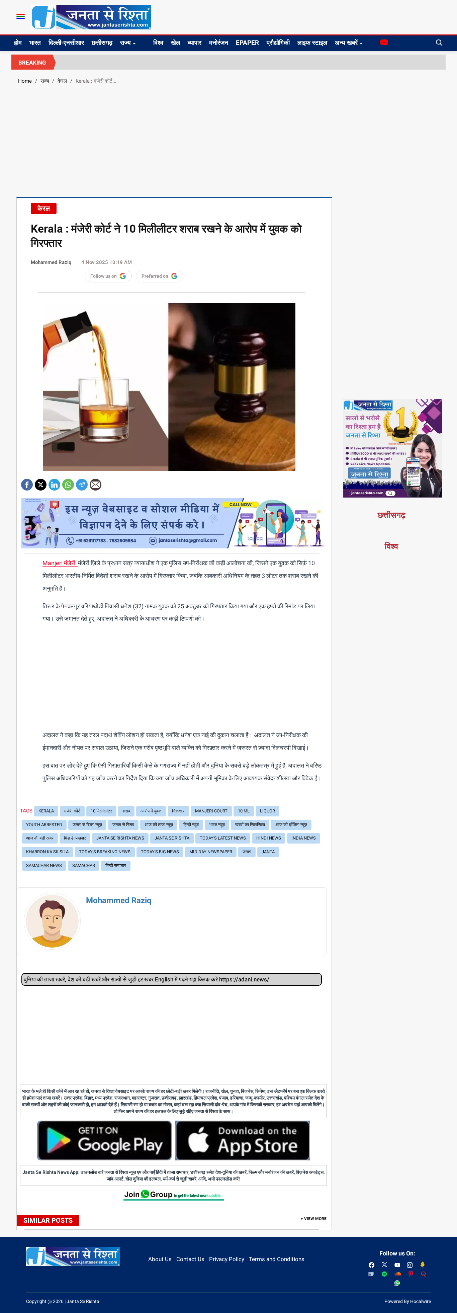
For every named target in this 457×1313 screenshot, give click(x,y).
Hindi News (268, 838)
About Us (160, 1259)
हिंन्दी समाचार (115, 865)
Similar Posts (48, 1220)
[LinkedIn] (54, 482)
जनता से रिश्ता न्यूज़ (87, 824)
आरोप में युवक (151, 810)
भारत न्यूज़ (217, 824)
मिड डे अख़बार (75, 838)
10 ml (244, 810)
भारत (35, 43)
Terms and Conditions (276, 1259)
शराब (126, 810)
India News (303, 838)
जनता (247, 851)
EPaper (247, 43)
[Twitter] (41, 482)
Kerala (46, 810)
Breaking (32, 62)
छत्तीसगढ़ (102, 43)
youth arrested (44, 824)
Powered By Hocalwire (407, 1301)
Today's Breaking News (104, 851)
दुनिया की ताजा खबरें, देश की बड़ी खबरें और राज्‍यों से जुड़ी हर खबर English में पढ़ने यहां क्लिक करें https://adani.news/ (146, 979)
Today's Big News (160, 851)
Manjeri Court (211, 810)
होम (18, 43)
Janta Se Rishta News (120, 838)
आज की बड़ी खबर (40, 838)
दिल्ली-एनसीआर (66, 43)
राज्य (125, 43)
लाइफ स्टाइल (312, 43)
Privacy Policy (226, 1259)
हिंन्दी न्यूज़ (191, 824)
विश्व (158, 43)
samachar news (44, 865)
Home (25, 81)
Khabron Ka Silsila (47, 851)
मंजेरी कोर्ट (72, 810)
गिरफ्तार (178, 810)
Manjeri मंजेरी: (60, 562)
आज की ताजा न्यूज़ (159, 824)
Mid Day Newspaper (210, 851)
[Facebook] (27, 482)
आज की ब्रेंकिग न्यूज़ (291, 824)
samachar (83, 865)
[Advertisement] (228, 140)
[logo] (91, 16)
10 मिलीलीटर (101, 810)
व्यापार (194, 43)
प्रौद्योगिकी (278, 43)
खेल (175, 43)
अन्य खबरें (346, 43)
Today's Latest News (223, 838)
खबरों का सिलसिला (250, 824)
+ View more (314, 1218)
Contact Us (190, 1259)
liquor (267, 810)
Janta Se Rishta (172, 838)
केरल (62, 81)
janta (268, 851)
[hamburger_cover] (20, 16)
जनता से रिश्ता (123, 824)
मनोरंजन (218, 43)
